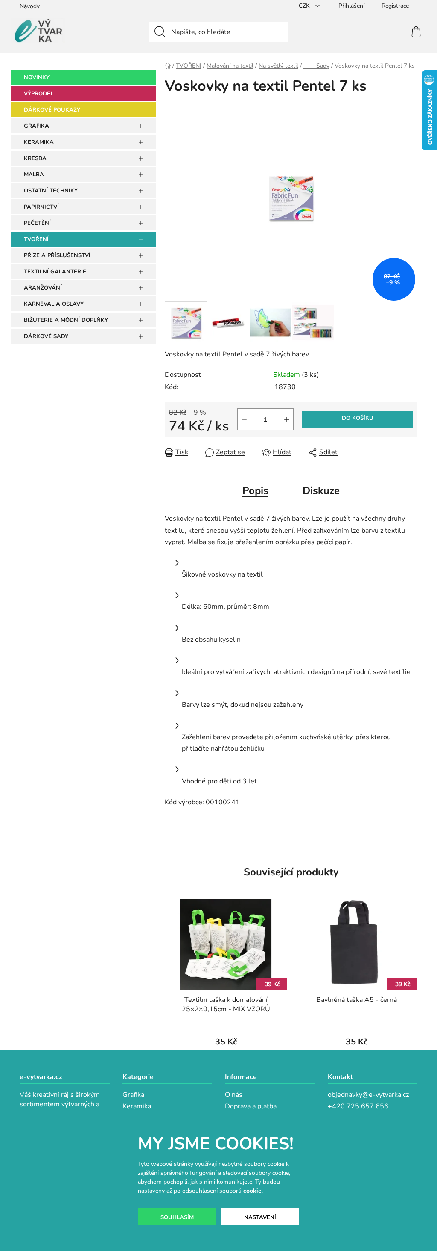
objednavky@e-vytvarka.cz (368, 1094)
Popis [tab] (255, 490)
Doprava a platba (251, 1106)
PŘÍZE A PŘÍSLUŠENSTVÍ (57, 255)
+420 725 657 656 (358, 1106)
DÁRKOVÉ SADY (46, 336)
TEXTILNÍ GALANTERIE (55, 271)
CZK (305, 6)
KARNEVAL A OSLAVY (54, 304)
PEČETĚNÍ (37, 223)
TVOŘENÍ (36, 239)
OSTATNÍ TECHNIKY (51, 191)
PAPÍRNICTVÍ (41, 207)
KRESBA (35, 158)
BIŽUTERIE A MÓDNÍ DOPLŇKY (66, 320)
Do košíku (357, 418)
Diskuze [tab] (321, 490)
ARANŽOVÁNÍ (43, 288)
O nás (233, 1094)
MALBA (34, 174)
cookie (252, 1191)
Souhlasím (177, 1217)
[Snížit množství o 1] (244, 419)
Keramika (136, 1106)
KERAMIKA (39, 142)
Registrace (395, 6)
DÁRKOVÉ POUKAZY (52, 110)
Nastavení (260, 1217)
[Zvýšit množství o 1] (286, 419)
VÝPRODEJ (38, 94)
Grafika (133, 1094)
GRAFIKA (36, 126)
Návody (30, 6)
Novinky (37, 77)
